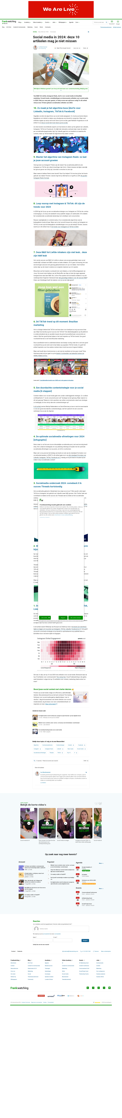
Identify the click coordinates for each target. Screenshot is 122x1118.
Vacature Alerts (100, 976)
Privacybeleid (51, 1002)
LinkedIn (59, 749)
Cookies (45, 1002)
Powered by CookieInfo (44, 517)
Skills (63, 971)
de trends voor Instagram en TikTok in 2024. (65, 227)
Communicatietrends (47, 745)
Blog (19, 22)
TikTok (59, 752)
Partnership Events (84, 974)
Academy (27, 22)
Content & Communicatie (19, 27)
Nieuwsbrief (112, 23)
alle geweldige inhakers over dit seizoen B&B (73, 278)
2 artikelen (43, 782)
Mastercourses (48, 965)
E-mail (55, 937)
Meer (100, 863)
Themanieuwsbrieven (106, 27)
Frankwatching (43, 48)
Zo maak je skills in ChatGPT (58, 874)
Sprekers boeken (49, 976)
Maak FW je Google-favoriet (63, 48)
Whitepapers (62, 22)
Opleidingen (48, 971)
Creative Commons (26, 1002)
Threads (52, 752)
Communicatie (99, 963)
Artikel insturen (117, 27)
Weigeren (63, 617)
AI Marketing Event (84, 963)
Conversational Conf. (84, 968)
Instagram (36, 749)
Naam (35, 937)
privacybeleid (46, 934)
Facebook (80, 745)
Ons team (13, 974)
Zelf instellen (44, 617)
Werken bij (13, 976)
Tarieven (96, 951)
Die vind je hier (61, 677)
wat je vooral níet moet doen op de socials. (54, 123)
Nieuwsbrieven (14, 968)
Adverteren (13, 963)
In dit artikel (37, 406)
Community (48, 27)
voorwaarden (57, 934)
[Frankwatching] (9, 21)
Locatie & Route (49, 979)
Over (76, 22)
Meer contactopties (106, 951)
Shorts (41, 27)
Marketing (29, 27)
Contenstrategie (60, 745)
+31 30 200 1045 (86, 951)
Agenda (71, 22)
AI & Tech (8, 27)
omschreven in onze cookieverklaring (63, 514)
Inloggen (118, 24)
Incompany (47, 974)
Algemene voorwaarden (36, 1002)
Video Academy (37, 22)
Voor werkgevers (100, 971)
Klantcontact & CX (32, 968)
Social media (80, 749)
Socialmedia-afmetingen (40, 752)
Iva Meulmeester (42, 47)
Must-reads (70, 749)
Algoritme (36, 745)
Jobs (53, 22)
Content (70, 745)
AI (62, 963)
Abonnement (65, 976)
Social (36, 27)
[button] (100, 803)
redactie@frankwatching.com (71, 951)
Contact (12, 965)
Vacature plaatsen (100, 974)
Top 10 (68, 752)
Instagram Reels (49, 749)
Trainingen (47, 968)
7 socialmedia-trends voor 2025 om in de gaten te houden (56, 380)
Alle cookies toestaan (76, 617)
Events (47, 22)
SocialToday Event (83, 971)
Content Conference (84, 965)
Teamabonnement (66, 979)
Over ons (13, 971)
